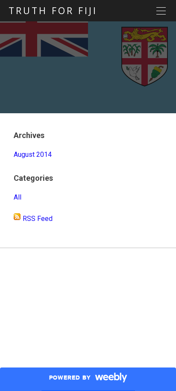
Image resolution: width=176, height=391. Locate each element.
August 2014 (33, 154)
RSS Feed (38, 219)
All (17, 197)
